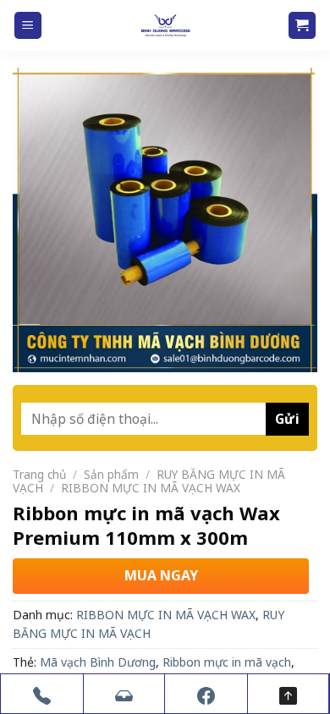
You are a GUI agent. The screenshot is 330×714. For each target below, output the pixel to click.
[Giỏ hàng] (302, 26)
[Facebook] (206, 693)
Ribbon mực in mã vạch (226, 662)
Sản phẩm (111, 474)
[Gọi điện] (42, 693)
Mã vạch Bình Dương (98, 662)
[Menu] (28, 26)
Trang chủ (39, 474)
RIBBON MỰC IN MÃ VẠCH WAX (150, 488)
